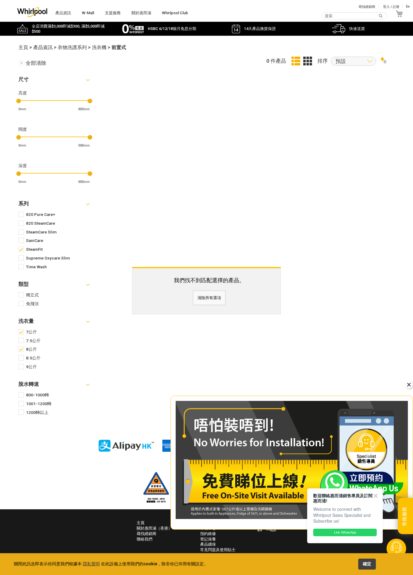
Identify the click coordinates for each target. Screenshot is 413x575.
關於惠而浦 (141, 13)
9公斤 (31, 366)
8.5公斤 (33, 357)
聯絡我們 (144, 539)
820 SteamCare (40, 223)
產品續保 (208, 544)
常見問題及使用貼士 (218, 549)
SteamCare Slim (41, 232)
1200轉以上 (37, 412)
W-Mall (88, 13)
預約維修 (208, 533)
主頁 (141, 522)
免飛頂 (32, 303)
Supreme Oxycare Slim (48, 258)
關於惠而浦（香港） (154, 528)
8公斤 (31, 349)
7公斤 (31, 331)
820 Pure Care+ (40, 214)
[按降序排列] (383, 62)
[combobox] (354, 15)
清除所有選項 (209, 298)
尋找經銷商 (367, 7)
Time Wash (36, 266)
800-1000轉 (37, 394)
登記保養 (208, 539)
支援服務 (113, 13)
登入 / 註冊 (391, 7)
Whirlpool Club (175, 13)
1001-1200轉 (38, 403)
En (408, 7)
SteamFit (34, 249)
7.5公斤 (33, 340)
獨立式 (32, 294)
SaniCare (34, 240)
